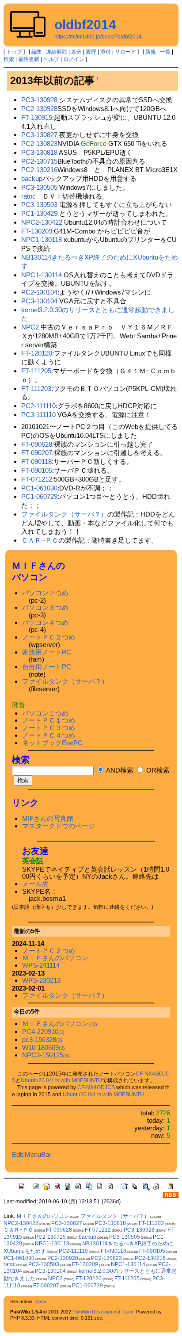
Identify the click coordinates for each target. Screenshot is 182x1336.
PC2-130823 (39, 143)
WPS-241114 (41, 965)
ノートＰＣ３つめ (48, 727)
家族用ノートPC (46, 652)
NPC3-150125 (45, 1055)
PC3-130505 (39, 187)
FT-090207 (36, 452)
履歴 (91, 52)
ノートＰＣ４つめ (48, 735)
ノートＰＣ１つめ (48, 720)
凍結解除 (56, 52)
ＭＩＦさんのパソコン (55, 957)
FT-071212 (36, 479)
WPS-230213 (41, 980)
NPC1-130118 (41, 239)
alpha (40, 1301)
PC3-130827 (39, 134)
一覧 (165, 52)
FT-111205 (36, 371)
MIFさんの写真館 (47, 818)
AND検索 (119, 770)
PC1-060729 (39, 496)
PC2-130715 (39, 161)
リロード (125, 52)
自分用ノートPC (46, 666)
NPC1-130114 (41, 275)
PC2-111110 (38, 406)
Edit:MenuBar (31, 1154)
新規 (150, 52)
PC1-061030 (39, 488)
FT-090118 (36, 461)
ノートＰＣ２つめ (48, 637)
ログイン (73, 59)
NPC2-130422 (41, 222)
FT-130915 (36, 117)
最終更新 (28, 59)
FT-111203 (36, 388)
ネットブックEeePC (52, 742)
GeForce (93, 143)
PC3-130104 (39, 301)
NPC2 (30, 327)
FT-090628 (36, 444)
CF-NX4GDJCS (96, 1087)
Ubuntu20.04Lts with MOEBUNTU (61, 1080)
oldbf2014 (85, 24)
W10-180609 (43, 1047)
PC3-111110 (38, 414)
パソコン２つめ (45, 593)
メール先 (35, 884)
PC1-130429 (39, 213)
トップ (14, 52)
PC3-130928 (39, 99)
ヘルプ (51, 59)
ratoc (28, 196)
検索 (9, 59)
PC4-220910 (43, 1031)
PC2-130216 (39, 169)
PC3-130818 (39, 152)
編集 (36, 52)
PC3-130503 (39, 204)
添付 (105, 52)
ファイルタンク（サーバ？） (64, 514)
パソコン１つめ (45, 713)
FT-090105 (36, 470)
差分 (76, 52)
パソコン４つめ (45, 622)
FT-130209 (36, 231)
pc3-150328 (42, 1039)
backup (31, 178)
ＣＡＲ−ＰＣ (39, 540)
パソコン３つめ (45, 607)
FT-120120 (36, 353)
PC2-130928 (39, 108)
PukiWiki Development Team (102, 1311)
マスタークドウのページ (58, 826)
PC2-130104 (39, 292)
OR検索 (157, 770)
